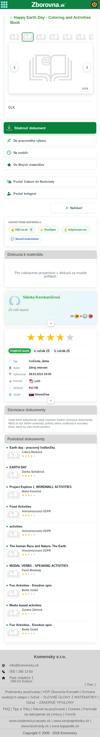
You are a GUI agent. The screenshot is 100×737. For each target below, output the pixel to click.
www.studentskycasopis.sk (30, 721)
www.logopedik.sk (65, 726)
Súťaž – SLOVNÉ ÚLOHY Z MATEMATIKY (63, 697)
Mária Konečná (31, 491)
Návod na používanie (49, 709)
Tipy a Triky (21, 709)
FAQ (6, 709)
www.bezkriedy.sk (35, 726)
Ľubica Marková (32, 452)
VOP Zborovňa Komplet (61, 692)
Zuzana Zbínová (32, 609)
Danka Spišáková (33, 471)
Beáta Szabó (30, 590)
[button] (50, 323)
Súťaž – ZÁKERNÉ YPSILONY (50, 702)
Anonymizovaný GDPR (36, 511)
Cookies (74, 709)
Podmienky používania (22, 692)
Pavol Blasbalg (31, 570)
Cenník (70, 714)
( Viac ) (90, 684)
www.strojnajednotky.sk (71, 721)
